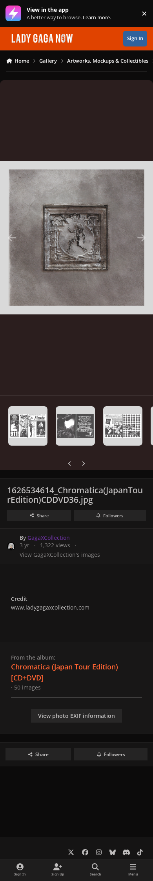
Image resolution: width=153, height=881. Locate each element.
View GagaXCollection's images (60, 554)
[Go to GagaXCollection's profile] (11, 546)
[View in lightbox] (76, 237)
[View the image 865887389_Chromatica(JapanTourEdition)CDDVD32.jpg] (27, 426)
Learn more (15, 13)
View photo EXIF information (76, 715)
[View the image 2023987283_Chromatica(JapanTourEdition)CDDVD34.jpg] (122, 426)
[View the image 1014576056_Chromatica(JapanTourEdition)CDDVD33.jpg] (75, 426)
